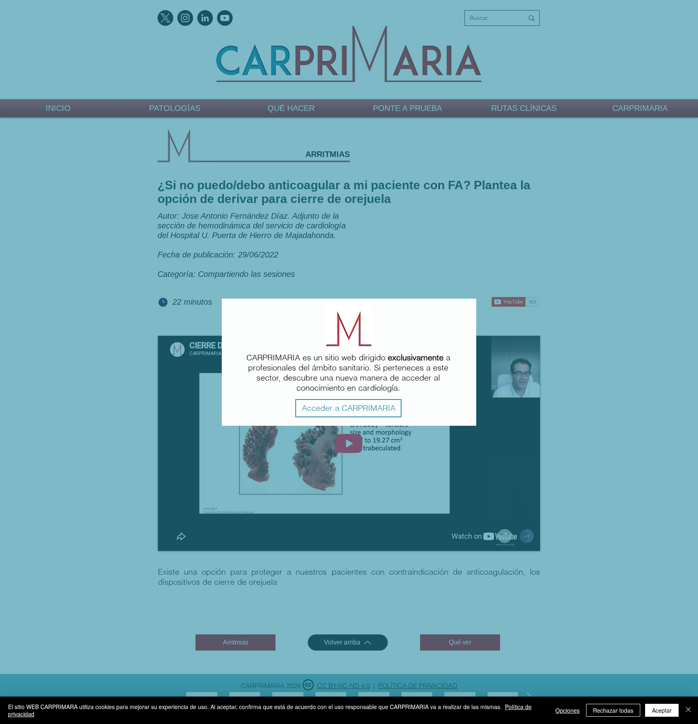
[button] (348, 408)
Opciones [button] (567, 710)
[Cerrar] (688, 710)
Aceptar (662, 710)
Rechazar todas (613, 710)
